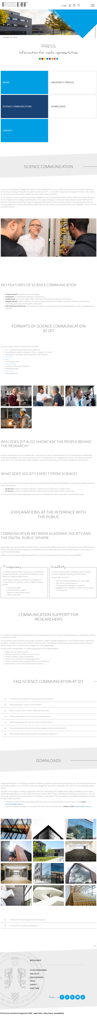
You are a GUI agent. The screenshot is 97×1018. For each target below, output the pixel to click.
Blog (7, 359)
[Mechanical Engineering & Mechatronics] (47, 59)
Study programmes (38, 970)
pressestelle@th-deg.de (14, 804)
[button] (94, 245)
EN (65, 6)
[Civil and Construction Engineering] (40, 59)
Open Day (9, 371)
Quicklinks (35, 960)
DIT (11, 37)
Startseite (6, 37)
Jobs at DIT (34, 974)
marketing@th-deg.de (83, 806)
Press (32, 981)
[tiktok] (82, 997)
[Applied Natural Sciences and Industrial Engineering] (50, 59)
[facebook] (62, 997)
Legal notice (37, 1013)
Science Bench (10, 364)
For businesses (36, 977)
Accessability (59, 1013)
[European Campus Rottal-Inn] (57, 59)
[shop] (74, 5)
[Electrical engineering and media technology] (45, 59)
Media (7, 349)
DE (62, 6)
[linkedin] (72, 997)
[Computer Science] (55, 59)
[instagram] (67, 997)
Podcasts (8, 356)
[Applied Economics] (42, 59)
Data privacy (48, 1013)
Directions (34, 988)
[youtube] (77, 997)
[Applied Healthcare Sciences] (52, 59)
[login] (70, 5)
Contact (33, 984)
